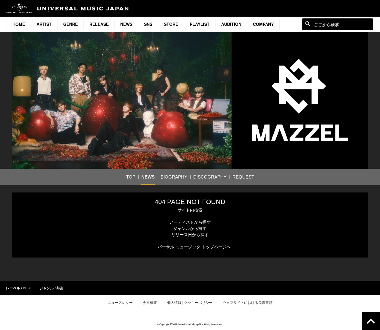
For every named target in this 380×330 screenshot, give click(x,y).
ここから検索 (307, 23)
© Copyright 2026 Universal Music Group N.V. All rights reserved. (190, 324)
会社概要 (150, 302)
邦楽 (60, 288)
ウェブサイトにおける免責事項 (248, 302)
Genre (70, 24)
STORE (171, 24)
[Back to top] (371, 321)
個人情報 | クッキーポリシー (190, 302)
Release (99, 24)
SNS (148, 24)
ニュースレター (120, 302)
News (126, 24)
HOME (18, 24)
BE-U (27, 288)
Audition (231, 24)
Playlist (200, 24)
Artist (44, 24)
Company (263, 24)
